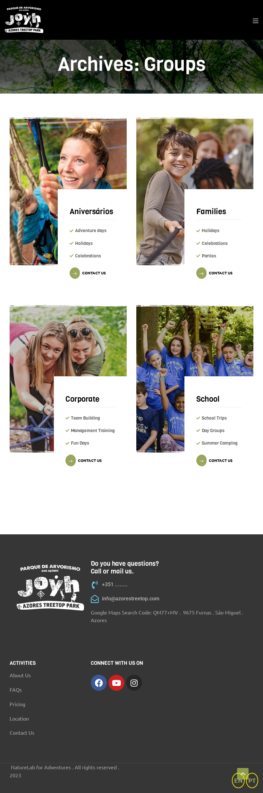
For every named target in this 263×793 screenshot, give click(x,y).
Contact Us (94, 272)
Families (211, 211)
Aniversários (91, 211)
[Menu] (255, 20)
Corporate (82, 399)
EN (238, 780)
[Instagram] (134, 683)
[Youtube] (116, 683)
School (207, 399)
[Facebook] (99, 683)
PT (252, 780)
